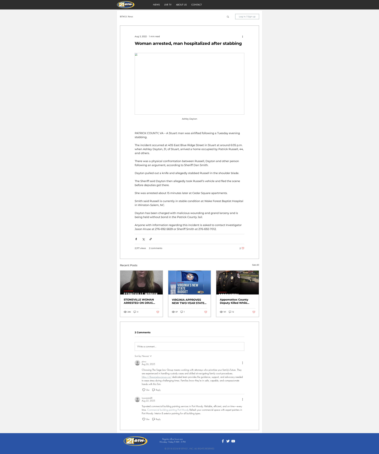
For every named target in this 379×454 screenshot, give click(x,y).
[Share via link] (150, 239)
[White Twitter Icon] (228, 441)
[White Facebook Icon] (223, 441)
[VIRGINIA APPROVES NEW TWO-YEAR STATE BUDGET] (189, 282)
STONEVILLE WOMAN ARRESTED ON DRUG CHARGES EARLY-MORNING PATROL (139, 301)
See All (255, 265)
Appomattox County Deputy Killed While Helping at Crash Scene (236, 301)
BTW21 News (126, 16)
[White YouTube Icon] (233, 441)
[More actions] (242, 36)
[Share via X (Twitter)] (143, 239)
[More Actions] (242, 363)
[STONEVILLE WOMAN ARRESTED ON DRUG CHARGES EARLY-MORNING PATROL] (141, 282)
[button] (228, 16)
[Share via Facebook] (136, 239)
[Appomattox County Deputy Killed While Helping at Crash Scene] (237, 282)
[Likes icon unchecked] (144, 390)
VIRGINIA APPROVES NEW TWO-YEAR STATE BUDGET (188, 301)
